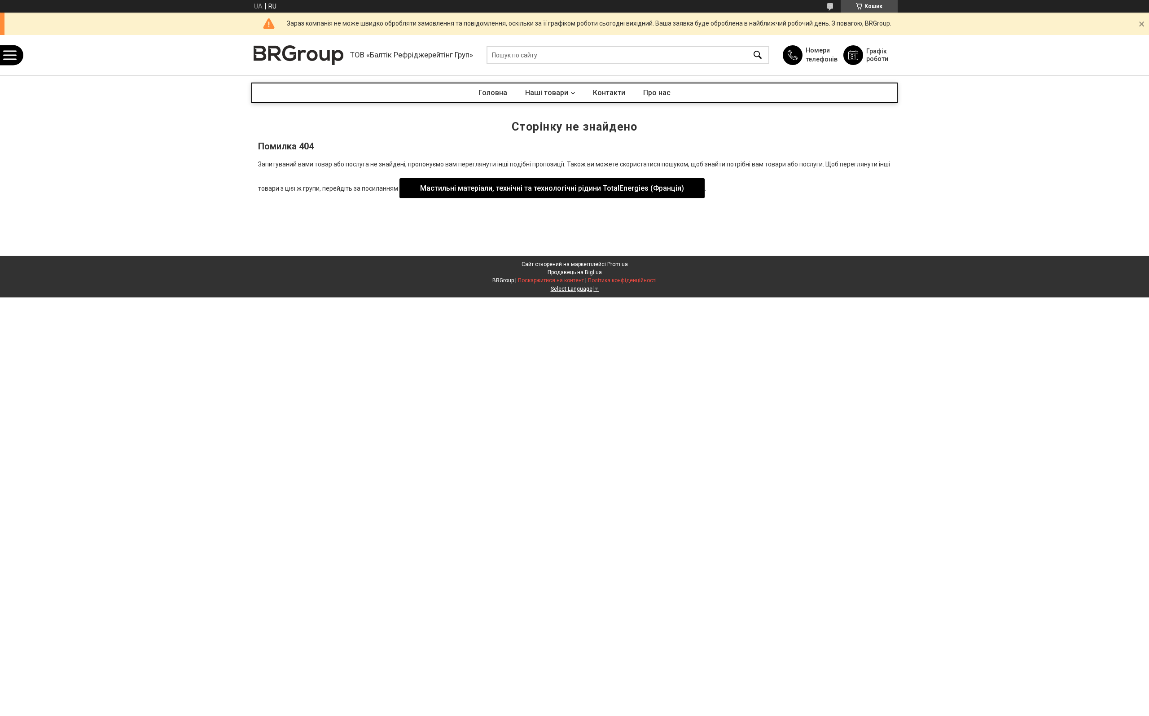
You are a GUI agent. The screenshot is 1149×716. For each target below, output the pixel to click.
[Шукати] (757, 55)
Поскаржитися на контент (551, 280)
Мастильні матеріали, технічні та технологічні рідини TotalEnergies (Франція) (552, 188)
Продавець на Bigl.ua (575, 272)
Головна (492, 92)
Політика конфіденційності (622, 280)
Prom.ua (617, 264)
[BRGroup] (298, 55)
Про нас (657, 92)
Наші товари (546, 92)
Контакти (609, 92)
